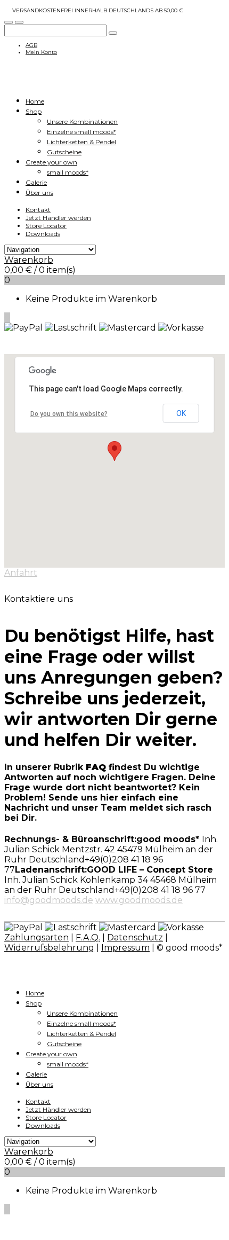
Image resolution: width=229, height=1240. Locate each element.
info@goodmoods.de (48, 900)
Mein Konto (41, 52)
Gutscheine (64, 152)
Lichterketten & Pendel (81, 142)
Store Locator (46, 226)
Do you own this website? (69, 414)
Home (35, 101)
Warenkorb (28, 260)
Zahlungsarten (36, 937)
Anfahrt (20, 573)
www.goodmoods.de (139, 900)
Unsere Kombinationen (82, 121)
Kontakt (38, 210)
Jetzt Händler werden (58, 218)
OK (181, 413)
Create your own (51, 162)
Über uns (39, 193)
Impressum (125, 948)
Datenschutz (135, 937)
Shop (34, 111)
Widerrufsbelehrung (49, 948)
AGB (31, 45)
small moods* (67, 172)
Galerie (36, 182)
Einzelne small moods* (81, 132)
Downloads (43, 234)
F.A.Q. (88, 937)
